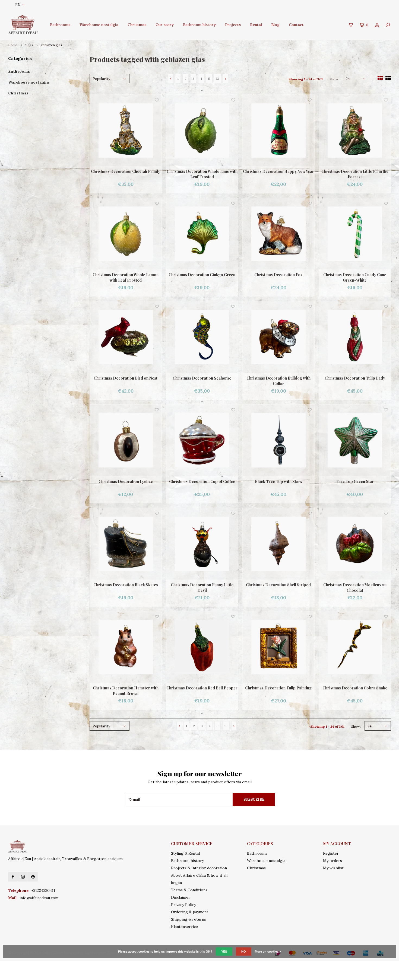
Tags (29, 45)
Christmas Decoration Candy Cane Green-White (354, 277)
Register (331, 853)
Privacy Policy (183, 904)
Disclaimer (180, 897)
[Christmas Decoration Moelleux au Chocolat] (355, 544)
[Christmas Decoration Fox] (278, 234)
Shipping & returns (188, 919)
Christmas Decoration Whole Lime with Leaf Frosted (202, 174)
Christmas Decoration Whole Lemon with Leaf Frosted (126, 277)
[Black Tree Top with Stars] (278, 440)
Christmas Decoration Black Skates (125, 584)
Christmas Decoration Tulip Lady (355, 378)
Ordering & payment (189, 911)
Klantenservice (184, 926)
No (243, 951)
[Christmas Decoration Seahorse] (202, 337)
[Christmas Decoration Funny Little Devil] (202, 544)
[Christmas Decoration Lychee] (126, 440)
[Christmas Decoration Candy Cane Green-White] (355, 234)
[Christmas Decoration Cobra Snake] (355, 647)
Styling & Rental (185, 853)
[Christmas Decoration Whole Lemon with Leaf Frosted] (126, 234)
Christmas (137, 24)
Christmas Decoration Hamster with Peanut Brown (126, 690)
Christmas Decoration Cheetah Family (125, 171)
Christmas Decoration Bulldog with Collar (278, 381)
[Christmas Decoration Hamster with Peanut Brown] (126, 647)
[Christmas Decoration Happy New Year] (278, 130)
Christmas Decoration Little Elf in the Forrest (354, 174)
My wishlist (333, 867)
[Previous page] (170, 78)
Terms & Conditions (189, 889)
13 (217, 79)
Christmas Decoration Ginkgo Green (202, 274)
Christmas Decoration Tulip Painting (278, 687)
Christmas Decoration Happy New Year (278, 171)
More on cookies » (268, 951)
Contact (296, 24)
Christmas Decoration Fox (278, 274)
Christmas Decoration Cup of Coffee (202, 481)
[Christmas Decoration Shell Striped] (278, 544)
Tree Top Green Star (355, 481)
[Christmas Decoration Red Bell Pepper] (202, 647)
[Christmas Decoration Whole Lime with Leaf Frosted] (202, 130)
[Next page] (225, 78)
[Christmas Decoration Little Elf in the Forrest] (355, 130)
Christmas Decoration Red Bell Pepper (201, 687)
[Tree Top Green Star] (355, 440)
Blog (275, 24)
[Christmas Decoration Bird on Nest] (126, 337)
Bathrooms (60, 24)
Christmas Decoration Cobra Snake (354, 687)
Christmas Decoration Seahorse (202, 378)
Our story (165, 24)
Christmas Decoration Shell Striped (278, 584)
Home (13, 45)
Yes (224, 951)
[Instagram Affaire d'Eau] (23, 877)
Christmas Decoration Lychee (126, 481)
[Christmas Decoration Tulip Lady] (355, 337)
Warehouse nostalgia (99, 24)
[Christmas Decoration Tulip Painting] (278, 647)
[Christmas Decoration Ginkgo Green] (202, 234)
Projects (233, 24)
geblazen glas (51, 45)
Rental (256, 24)
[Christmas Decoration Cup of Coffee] (202, 440)
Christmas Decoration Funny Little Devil (202, 587)
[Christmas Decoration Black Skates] (126, 544)
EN (18, 4)
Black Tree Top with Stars (278, 481)
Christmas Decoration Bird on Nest (125, 378)
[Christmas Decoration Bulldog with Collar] (278, 337)
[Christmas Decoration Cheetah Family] (126, 130)
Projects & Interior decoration (199, 867)
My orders (332, 860)
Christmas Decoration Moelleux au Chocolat (355, 587)
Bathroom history (199, 24)
